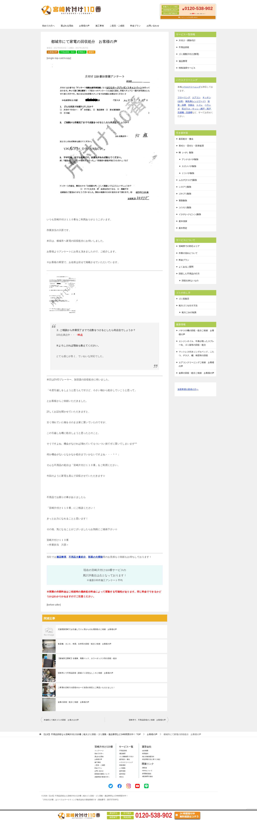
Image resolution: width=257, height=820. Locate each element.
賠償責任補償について (102, 774)
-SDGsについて (147, 770)
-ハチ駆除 (122, 768)
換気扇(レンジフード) (195, 101)
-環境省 (144, 768)
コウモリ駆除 (185, 207)
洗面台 (191, 105)
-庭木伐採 (122, 771)
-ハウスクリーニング (126, 762)
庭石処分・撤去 (186, 139)
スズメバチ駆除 (189, 166)
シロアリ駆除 (185, 187)
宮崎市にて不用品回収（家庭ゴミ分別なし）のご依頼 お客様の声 (85, 673)
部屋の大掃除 (95, 557)
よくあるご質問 (186, 267)
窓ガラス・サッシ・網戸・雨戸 (196, 109)
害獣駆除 (183, 200)
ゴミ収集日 (184, 298)
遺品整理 (61, 557)
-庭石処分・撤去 (124, 759)
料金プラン (135, 26)
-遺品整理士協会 (147, 776)
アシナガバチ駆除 (190, 159)
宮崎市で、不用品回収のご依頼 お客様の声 (147, 720)
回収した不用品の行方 (189, 273)
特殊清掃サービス (187, 68)
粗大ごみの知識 (189, 312)
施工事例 (99, 26)
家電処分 (81, 52)
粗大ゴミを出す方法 (188, 305)
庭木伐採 (183, 221)
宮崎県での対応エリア (189, 246)
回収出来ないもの (190, 280)
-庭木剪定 (122, 774)
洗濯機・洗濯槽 (185, 112)
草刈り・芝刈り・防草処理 (191, 146)
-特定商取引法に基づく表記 (151, 759)
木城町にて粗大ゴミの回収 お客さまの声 (61, 720)
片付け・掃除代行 (187, 40)
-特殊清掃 (122, 765)
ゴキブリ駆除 (185, 193)
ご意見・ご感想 (117, 26)
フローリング (184, 97)
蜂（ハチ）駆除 (186, 152)
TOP (92, 734)
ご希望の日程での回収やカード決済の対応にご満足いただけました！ (86, 687)
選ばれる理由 (67, 26)
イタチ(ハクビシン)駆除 (190, 214)
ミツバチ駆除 (188, 173)
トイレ (199, 105)
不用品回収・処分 (67, 52)
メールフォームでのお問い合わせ (189, 17)
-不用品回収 (123, 750)
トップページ (99, 750)
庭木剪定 (183, 228)
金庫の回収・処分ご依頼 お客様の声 (73, 702)
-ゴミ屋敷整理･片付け (126, 756)
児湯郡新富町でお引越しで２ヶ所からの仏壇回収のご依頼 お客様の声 (87, 629)
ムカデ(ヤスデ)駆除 (188, 180)
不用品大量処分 (77, 557)
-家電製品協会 (146, 773)
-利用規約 (145, 753)
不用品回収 (184, 47)
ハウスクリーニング (191, 87)
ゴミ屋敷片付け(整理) (189, 54)
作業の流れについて (188, 253)
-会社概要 (145, 750)
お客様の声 (84, 26)
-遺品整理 (122, 753)
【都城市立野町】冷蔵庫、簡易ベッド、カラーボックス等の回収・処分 (87, 658)
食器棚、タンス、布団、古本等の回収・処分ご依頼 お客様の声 (84, 644)
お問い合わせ (153, 26)
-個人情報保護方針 (148, 756)
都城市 (91, 52)
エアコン (196, 97)
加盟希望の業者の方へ (188, 389)
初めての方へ (48, 26)
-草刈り (121, 777)
